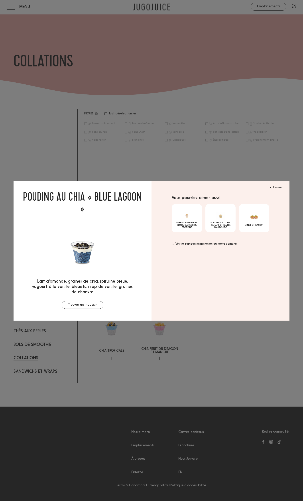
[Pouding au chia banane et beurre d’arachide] (220, 218)
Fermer (278, 187)
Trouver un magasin (82, 305)
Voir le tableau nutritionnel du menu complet (206, 243)
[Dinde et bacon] (254, 218)
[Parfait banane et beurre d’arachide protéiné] (187, 218)
